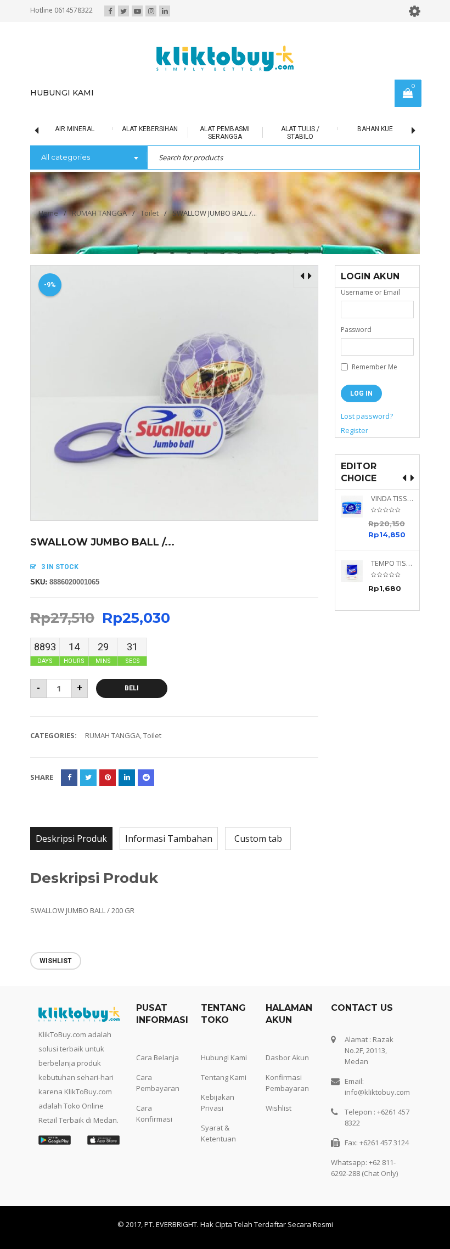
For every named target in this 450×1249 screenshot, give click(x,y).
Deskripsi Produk (71, 838)
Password (356, 329)
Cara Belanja (157, 1057)
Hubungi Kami (224, 1057)
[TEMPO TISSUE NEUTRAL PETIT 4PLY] (356, 571)
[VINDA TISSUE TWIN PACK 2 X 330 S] (356, 506)
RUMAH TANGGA (99, 213)
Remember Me (373, 367)
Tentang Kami (223, 1077)
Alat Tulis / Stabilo (293, 132)
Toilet (149, 213)
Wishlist (278, 1108)
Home (48, 213)
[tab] (71, 838)
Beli (132, 688)
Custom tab (258, 838)
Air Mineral (67, 129)
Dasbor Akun (287, 1057)
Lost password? (367, 416)
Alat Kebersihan (143, 129)
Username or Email (370, 292)
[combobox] (88, 158)
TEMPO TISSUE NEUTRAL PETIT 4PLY (392, 563)
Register (354, 430)
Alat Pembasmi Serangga (218, 132)
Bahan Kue (368, 129)
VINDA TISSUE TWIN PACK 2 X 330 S (392, 498)
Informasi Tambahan (168, 838)
